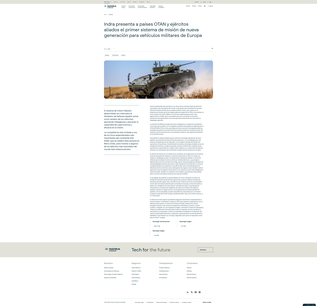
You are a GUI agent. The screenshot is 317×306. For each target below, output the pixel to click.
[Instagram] (200, 292)
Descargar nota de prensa (161, 221)
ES (210, 2)
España (123, 55)
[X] (192, 292)
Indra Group (115, 55)
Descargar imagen (185, 221)
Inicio (105, 14)
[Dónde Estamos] (205, 6)
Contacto (203, 250)
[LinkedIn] (188, 292)
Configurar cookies (310, 305)
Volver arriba (207, 302)
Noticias (107, 55)
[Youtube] (196, 292)
